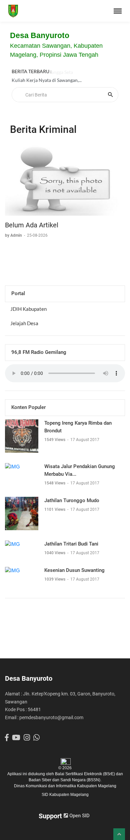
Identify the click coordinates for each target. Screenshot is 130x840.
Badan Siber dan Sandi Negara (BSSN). (65, 780)
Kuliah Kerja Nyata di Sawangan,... (47, 83)
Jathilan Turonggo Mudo (71, 500)
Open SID (79, 816)
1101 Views (55, 509)
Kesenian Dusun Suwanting (74, 570)
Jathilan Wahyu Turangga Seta (42, 75)
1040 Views (55, 553)
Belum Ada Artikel (31, 225)
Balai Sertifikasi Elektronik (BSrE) (85, 774)
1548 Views (55, 483)
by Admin (14, 235)
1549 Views (55, 439)
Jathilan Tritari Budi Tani (71, 544)
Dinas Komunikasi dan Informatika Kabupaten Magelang (65, 786)
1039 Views (55, 579)
